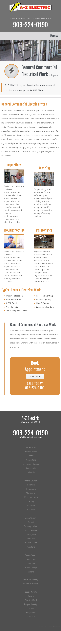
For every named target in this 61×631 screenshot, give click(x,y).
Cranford (31, 546)
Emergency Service (31, 464)
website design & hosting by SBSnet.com (49, 626)
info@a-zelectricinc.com (30, 436)
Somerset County (30, 579)
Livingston (31, 563)
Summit (31, 522)
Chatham (31, 505)
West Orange (31, 567)
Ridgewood (31, 612)
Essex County (30, 555)
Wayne (31, 596)
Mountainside (31, 530)
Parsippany (31, 488)
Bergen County (30, 604)
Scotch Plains (31, 542)
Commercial (31, 468)
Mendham (31, 509)
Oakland (31, 616)
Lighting (31, 455)
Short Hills (31, 559)
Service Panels (31, 451)
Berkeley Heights (31, 526)
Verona (31, 571)
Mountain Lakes (31, 497)
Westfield (31, 538)
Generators (31, 459)
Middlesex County (30, 583)
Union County (30, 518)
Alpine (31, 608)
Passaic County (30, 591)
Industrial (31, 472)
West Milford (31, 600)
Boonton (31, 484)
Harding (31, 501)
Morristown (31, 493)
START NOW (35, 376)
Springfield (31, 534)
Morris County (30, 480)
